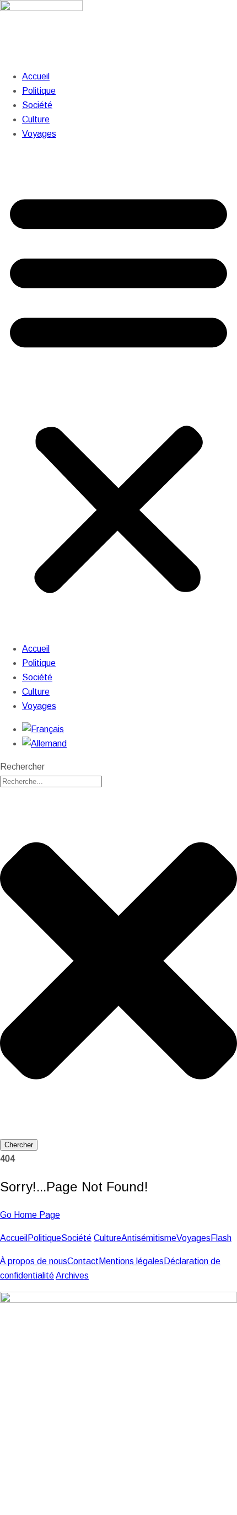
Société (37, 105)
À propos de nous (33, 1261)
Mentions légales (131, 1261)
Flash (221, 1238)
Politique (39, 90)
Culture (36, 119)
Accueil (36, 76)
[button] (118, 391)
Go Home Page (30, 1214)
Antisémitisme (148, 1238)
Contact (83, 1261)
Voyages (39, 133)
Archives (72, 1275)
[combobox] (51, 781)
